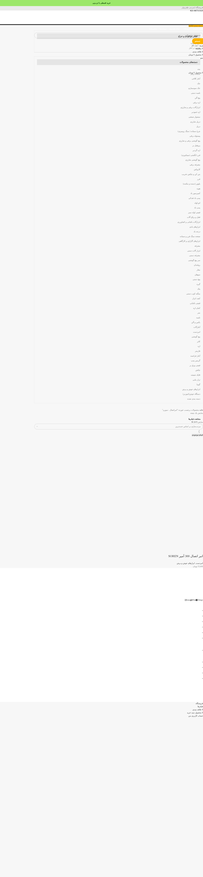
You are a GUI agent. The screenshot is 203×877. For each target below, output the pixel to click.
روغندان (197, 265)
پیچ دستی (196, 279)
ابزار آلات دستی (193, 251)
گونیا (198, 384)
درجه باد (197, 232)
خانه (201, 410)
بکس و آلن (195, 322)
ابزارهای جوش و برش (191, 389)
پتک (198, 289)
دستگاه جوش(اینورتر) (191, 394)
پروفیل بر (196, 145)
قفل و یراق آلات (193, 217)
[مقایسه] (184, 550)
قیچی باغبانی (195, 303)
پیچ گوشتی (196, 337)
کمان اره (196, 308)
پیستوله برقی (194, 136)
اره (199, 346)
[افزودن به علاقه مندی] (177, 550)
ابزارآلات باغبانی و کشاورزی (188, 222)
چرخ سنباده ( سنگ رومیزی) (189, 131)
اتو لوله (197, 203)
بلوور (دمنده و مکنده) (191, 184)
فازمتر (197, 351)
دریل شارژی (195, 122)
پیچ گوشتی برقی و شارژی (189, 141)
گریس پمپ (195, 361)
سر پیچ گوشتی (194, 260)
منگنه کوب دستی (193, 294)
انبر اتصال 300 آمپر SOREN (185, 556)
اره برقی (196, 103)
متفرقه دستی (194, 255)
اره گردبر (196, 150)
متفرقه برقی (195, 165)
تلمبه (198, 318)
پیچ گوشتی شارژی (192, 160)
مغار (198, 270)
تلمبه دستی (195, 93)
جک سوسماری (194, 88)
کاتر (198, 341)
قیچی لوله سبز (194, 212)
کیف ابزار (196, 298)
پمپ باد (197, 208)
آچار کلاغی (196, 79)
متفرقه (197, 246)
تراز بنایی (196, 380)
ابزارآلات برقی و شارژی (190, 107)
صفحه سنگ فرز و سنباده (190, 236)
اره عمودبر (196, 112)
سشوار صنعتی (194, 117)
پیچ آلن (197, 98)
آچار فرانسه (195, 356)
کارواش (197, 169)
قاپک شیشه (195, 375)
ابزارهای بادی (194, 227)
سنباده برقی (195, 74)
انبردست (196, 332)
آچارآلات (196, 327)
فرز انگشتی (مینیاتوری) (190, 155)
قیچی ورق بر (195, 365)
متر (198, 313)
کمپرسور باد (195, 193)
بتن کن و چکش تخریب (191, 174)
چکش (197, 370)
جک (198, 83)
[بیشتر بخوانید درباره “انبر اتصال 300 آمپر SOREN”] (199, 550)
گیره (198, 284)
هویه (198, 189)
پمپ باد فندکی (194, 198)
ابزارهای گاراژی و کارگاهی (189, 241)
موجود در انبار (194, 48)
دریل (198, 126)
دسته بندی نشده (193, 399)
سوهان (197, 275)
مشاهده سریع (192, 550)
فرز (198, 179)
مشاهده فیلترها (194, 419)
